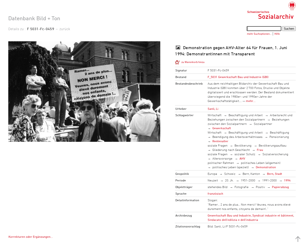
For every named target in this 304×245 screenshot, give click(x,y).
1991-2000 (269, 180)
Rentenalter (220, 141)
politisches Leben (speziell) (230, 167)
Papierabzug (280, 187)
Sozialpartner (263, 123)
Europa (212, 173)
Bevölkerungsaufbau (272, 145)
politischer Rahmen (221, 163)
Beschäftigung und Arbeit (246, 115)
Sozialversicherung (275, 154)
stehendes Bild (217, 187)
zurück (64, 29)
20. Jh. (229, 180)
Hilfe (277, 33)
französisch (215, 193)
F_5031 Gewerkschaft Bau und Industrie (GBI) (238, 77)
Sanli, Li (213, 108)
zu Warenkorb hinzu (193, 62)
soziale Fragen (217, 145)
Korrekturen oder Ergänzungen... (30, 236)
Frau (260, 149)
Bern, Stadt (274, 173)
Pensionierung (279, 136)
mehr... (251, 101)
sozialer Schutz (245, 154)
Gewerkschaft (221, 128)
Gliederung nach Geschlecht (231, 149)
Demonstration (266, 167)
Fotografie (242, 187)
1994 (287, 180)
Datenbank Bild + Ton (34, 18)
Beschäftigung (279, 132)
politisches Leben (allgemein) (260, 163)
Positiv (260, 187)
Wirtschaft (214, 115)
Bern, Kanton (251, 173)
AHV (242, 158)
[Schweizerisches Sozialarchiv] (271, 10)
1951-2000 (248, 180)
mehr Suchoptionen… (259, 33)
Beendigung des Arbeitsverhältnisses (237, 136)
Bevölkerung (243, 145)
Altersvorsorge (222, 158)
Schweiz (229, 173)
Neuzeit (213, 180)
